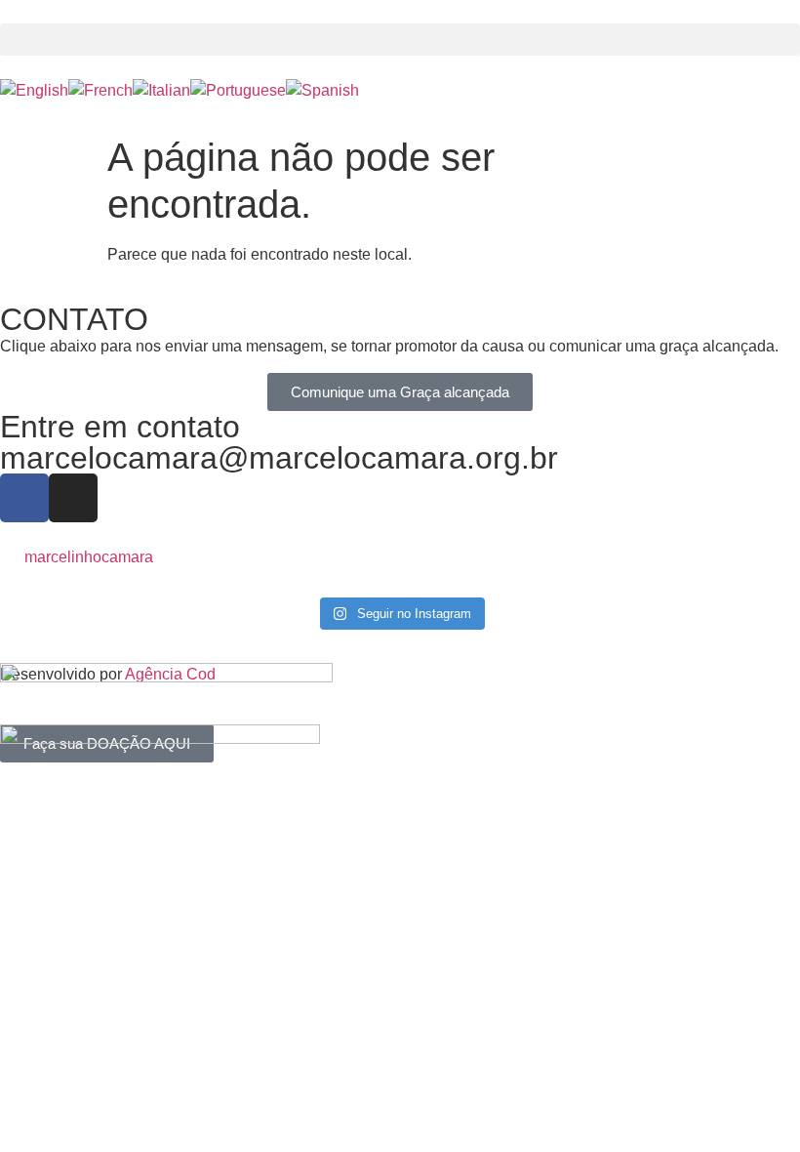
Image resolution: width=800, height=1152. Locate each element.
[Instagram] (73, 497)
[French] (100, 90)
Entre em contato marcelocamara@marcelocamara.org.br (279, 442)
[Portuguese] (238, 90)
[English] (34, 90)
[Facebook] (24, 497)
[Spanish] (322, 90)
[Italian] (161, 90)
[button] (400, 39)
